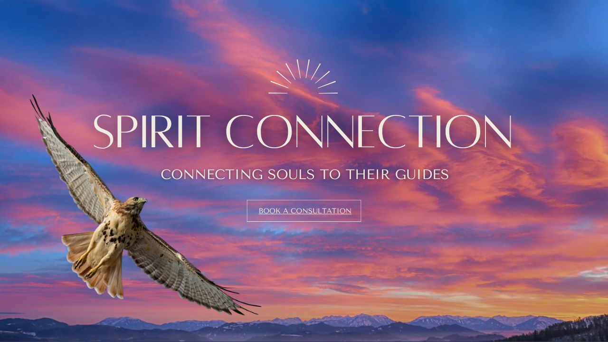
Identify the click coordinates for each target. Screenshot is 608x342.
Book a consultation (305, 211)
